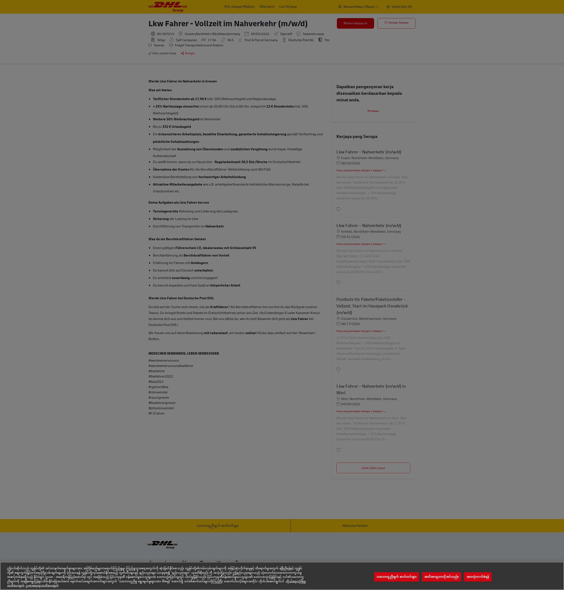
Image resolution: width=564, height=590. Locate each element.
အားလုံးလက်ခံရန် (478, 576)
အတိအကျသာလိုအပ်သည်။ (441, 576)
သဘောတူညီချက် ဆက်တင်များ (397, 576)
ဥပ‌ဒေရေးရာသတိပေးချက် (42, 585)
